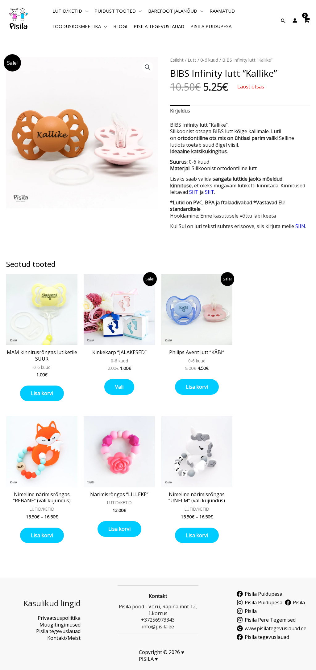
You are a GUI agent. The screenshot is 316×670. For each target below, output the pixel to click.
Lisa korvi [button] (42, 393)
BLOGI (120, 26)
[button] (283, 21)
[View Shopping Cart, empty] (306, 18)
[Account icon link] (295, 20)
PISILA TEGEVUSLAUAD (159, 26)
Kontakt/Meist (64, 638)
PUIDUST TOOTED (115, 11)
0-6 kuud (209, 60)
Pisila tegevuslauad (58, 631)
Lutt (192, 60)
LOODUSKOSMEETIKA (76, 26)
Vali (119, 386)
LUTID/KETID (67, 11)
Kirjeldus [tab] (180, 110)
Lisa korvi (42, 535)
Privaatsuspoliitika (59, 618)
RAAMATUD (222, 11)
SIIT (193, 192)
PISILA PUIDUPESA (210, 26)
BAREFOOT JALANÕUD (172, 11)
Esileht (177, 60)
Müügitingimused (60, 624)
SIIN (300, 226)
